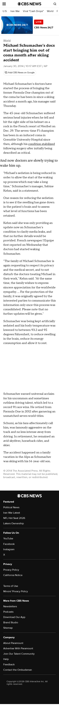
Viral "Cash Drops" (33, 11)
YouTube (8, 538)
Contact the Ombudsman (17, 670)
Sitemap (8, 628)
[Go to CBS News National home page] (29, 4)
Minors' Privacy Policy (15, 591)
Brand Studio (10, 622)
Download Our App (14, 617)
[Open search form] (54, 3)
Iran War (15, 11)
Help (6, 659)
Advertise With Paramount (18, 648)
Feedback (9, 664)
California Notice (12, 575)
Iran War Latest (11, 512)
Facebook (9, 544)
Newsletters (10, 606)
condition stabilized (41, 144)
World (50, 11)
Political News (11, 507)
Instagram (8, 549)
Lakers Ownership (13, 523)
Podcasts (8, 612)
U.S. (5, 11)
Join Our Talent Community (19, 654)
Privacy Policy (11, 570)
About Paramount (13, 643)
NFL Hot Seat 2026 (14, 518)
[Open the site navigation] (10, 3)
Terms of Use (10, 586)
